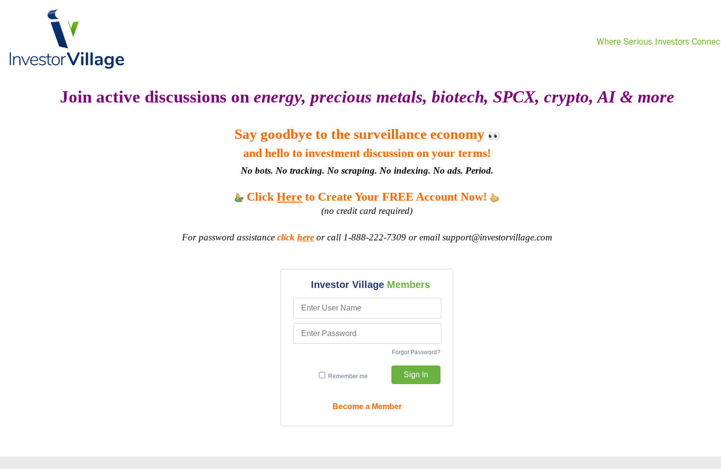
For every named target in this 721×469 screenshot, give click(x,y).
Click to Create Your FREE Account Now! (367, 196)
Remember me (347, 376)
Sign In (416, 374)
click (295, 237)
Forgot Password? (416, 352)
